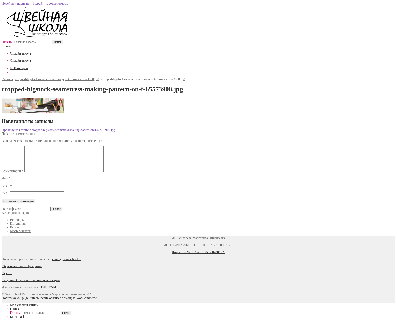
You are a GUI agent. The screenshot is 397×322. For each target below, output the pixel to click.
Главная (7, 79)
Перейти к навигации (17, 3)
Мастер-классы (20, 231)
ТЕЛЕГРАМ (47, 287)
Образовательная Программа (22, 266)
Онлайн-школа (20, 53)
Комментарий (13, 171)
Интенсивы (18, 223)
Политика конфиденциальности (24, 298)
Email (7, 185)
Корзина (17, 316)
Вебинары (17, 220)
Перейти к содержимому (50, 3)
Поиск (57, 41)
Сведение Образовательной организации (31, 280)
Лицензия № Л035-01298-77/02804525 (198, 252)
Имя (6, 178)
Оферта (7, 273)
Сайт (5, 193)
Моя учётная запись (24, 305)
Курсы (14, 227)
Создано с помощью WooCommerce (72, 298)
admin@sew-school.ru (66, 259)
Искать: (7, 41)
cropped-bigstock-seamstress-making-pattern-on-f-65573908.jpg (57, 79)
